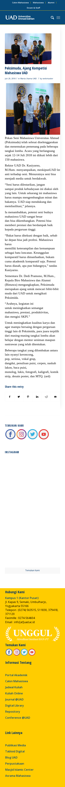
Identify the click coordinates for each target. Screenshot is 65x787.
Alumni (51, 2)
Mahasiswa (38, 2)
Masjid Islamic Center (19, 770)
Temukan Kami (32, 570)
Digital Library (14, 705)
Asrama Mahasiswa (18, 776)
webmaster (48, 78)
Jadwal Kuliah (14, 687)
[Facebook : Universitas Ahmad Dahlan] (10, 439)
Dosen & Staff (33, 7)
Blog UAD (11, 757)
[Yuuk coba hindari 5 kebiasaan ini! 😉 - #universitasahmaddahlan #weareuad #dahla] (18, 497)
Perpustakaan (14, 763)
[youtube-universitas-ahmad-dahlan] (43, 439)
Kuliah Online (14, 693)
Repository (12, 711)
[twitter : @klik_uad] (32, 439)
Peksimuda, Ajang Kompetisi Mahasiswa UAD (26, 70)
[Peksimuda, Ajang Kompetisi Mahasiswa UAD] (28, 48)
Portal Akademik (16, 675)
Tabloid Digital (15, 751)
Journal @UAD (14, 699)
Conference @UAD (17, 718)
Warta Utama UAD (28, 78)
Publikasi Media (15, 745)
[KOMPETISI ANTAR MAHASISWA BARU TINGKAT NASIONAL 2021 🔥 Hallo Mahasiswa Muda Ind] (46, 525)
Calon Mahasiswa (20, 2)
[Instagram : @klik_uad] (21, 439)
